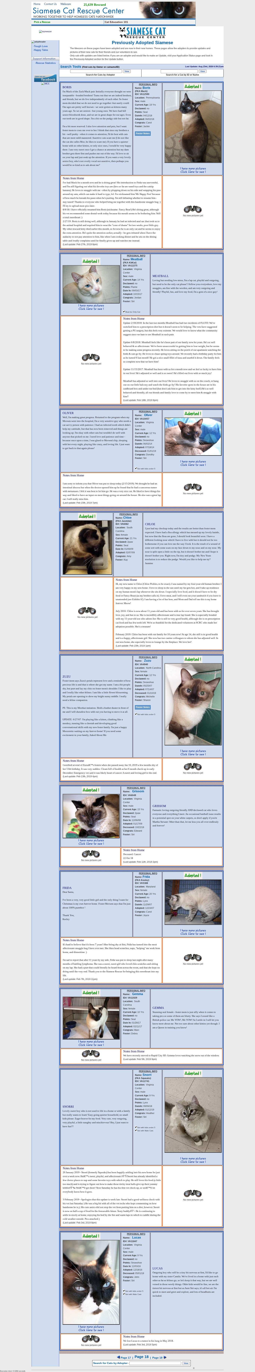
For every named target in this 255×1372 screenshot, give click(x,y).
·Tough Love (40, 46)
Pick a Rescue (42, 22)
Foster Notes (143, 133)
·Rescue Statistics (45, 63)
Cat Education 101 (116, 21)
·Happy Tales (40, 50)
